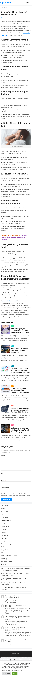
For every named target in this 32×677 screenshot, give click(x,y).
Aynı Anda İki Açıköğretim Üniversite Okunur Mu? (15, 596)
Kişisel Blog (5, 2)
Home (2, 7)
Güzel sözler (4, 517)
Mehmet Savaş (9, 616)
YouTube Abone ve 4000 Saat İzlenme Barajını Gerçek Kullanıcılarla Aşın (20, 370)
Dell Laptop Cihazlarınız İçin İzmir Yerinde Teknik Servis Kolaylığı (20, 430)
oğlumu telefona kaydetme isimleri (19, 660)
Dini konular (4, 506)
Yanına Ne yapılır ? (6, 561)
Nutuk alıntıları (4, 660)
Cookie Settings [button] (6, 673)
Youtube (3, 564)
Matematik (4, 538)
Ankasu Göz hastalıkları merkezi (18, 605)
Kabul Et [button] (15, 673)
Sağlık (3, 547)
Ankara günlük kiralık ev (7, 658)
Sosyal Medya (5, 550)
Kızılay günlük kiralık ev (21, 658)
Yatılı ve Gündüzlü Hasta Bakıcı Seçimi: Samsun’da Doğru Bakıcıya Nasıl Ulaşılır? (15, 569)
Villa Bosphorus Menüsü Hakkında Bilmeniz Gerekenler (20, 350)
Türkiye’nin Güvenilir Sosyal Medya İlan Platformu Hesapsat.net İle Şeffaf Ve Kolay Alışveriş (20, 392)
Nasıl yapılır (4, 541)
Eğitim (3, 508)
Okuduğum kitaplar (7, 544)
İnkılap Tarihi (5, 526)
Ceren (7, 596)
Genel (6, 7)
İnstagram (4, 529)
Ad (2, 473)
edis (6, 605)
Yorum (3, 455)
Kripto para (4, 535)
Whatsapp (4, 559)
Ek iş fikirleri (4, 511)
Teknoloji (3, 553)
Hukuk (3, 523)
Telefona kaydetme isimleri (9, 556)
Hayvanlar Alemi (6, 520)
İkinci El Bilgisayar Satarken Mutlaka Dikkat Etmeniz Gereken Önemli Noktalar (20, 331)
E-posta (3, 480)
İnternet (3, 532)
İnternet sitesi (5, 487)
